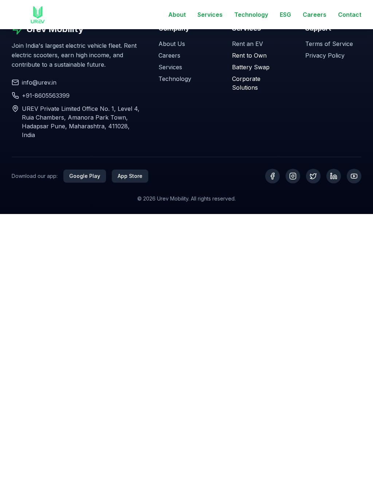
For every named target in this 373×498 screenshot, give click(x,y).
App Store (130, 176)
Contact (349, 14)
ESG (285, 14)
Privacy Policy (325, 55)
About (177, 14)
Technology (251, 14)
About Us (171, 43)
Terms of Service (329, 43)
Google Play (84, 176)
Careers (314, 14)
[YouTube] (354, 176)
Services (210, 14)
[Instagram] (293, 176)
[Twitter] (313, 176)
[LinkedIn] (333, 176)
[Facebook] (272, 176)
